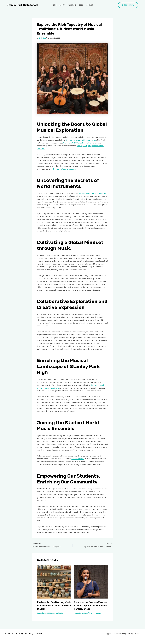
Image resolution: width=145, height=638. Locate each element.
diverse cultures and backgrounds (81, 140)
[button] (128, 5)
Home (54, 5)
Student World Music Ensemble (77, 143)
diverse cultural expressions (65, 169)
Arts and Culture (58, 613)
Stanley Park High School (22, 5)
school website (77, 459)
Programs (72, 5)
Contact (89, 5)
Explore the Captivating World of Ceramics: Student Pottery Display (54, 605)
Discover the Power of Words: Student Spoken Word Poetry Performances (90, 605)
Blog (81, 5)
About (62, 5)
